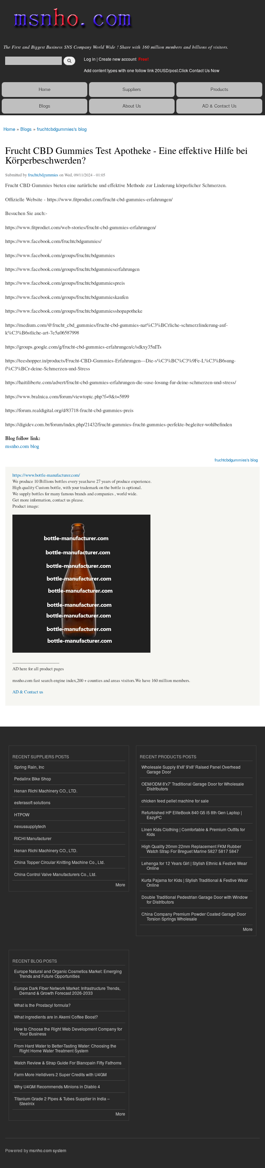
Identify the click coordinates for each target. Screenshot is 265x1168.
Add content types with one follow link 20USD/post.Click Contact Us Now (151, 70)
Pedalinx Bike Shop (32, 778)
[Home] (70, 19)
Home (44, 89)
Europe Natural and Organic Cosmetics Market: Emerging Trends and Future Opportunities (68, 973)
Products (219, 89)
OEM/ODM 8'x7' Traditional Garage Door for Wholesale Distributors (192, 786)
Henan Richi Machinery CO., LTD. (45, 791)
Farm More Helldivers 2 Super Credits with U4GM (60, 1074)
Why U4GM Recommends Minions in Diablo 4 (57, 1086)
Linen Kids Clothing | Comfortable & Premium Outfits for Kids (193, 831)
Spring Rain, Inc (29, 767)
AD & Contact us (27, 692)
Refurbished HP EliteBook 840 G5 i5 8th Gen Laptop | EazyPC (191, 814)
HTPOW (21, 814)
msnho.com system (47, 1150)
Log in (90, 59)
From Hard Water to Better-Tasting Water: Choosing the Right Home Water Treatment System (65, 1048)
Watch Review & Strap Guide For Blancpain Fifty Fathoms (67, 1062)
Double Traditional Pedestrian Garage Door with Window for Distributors (194, 899)
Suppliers (131, 89)
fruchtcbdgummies (43, 174)
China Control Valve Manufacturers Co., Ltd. (55, 874)
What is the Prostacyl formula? (42, 1005)
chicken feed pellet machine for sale (175, 801)
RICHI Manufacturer (32, 838)
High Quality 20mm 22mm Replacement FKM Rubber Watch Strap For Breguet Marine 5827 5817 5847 (191, 848)
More (120, 884)
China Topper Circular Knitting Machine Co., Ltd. (59, 862)
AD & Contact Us (219, 106)
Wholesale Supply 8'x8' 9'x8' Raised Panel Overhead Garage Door (191, 769)
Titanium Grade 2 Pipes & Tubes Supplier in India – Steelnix (62, 1101)
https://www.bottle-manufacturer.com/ (46, 475)
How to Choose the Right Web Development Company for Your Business (68, 1031)
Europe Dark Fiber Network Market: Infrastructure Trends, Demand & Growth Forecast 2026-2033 (67, 990)
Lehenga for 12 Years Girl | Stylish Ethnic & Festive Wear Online (194, 865)
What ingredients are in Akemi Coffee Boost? (56, 1017)
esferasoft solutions (32, 802)
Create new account (118, 59)
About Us (131, 106)
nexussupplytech (30, 826)
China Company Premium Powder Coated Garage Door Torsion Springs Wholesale (193, 916)
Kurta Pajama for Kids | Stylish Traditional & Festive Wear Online (194, 882)
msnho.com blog (22, 445)
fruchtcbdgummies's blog (62, 129)
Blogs (44, 106)
